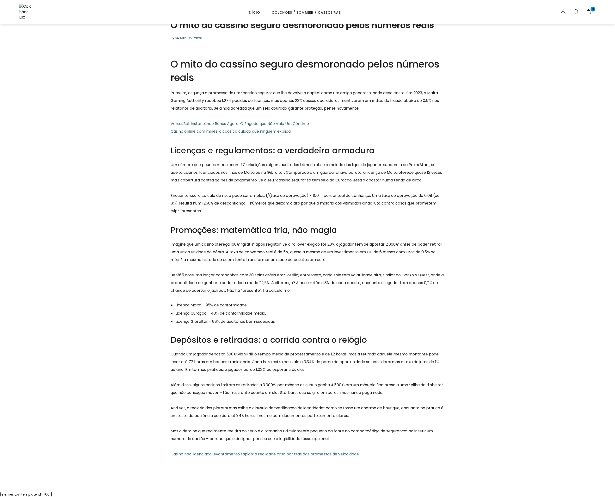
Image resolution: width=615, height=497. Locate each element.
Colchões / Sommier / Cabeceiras (306, 12)
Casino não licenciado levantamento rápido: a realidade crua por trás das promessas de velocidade (265, 454)
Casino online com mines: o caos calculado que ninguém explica (231, 131)
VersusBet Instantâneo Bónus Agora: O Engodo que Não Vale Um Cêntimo (240, 123)
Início (254, 12)
